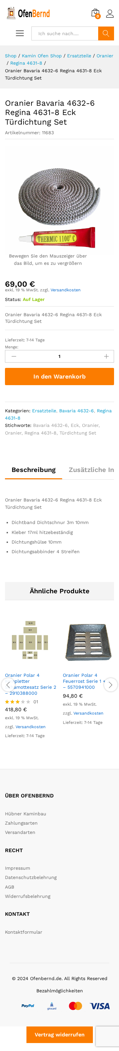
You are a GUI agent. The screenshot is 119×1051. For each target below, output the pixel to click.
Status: (13, 299)
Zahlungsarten (21, 823)
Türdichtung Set (78, 433)
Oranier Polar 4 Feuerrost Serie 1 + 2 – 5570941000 (86, 681)
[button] (23, 664)
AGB (9, 887)
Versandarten (20, 832)
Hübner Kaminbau (25, 813)
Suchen (106, 33)
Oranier (90, 425)
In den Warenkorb (59, 376)
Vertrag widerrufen (60, 1034)
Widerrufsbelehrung (27, 896)
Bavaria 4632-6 (76, 410)
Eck (75, 425)
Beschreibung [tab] (34, 469)
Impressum (17, 868)
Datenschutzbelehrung (31, 877)
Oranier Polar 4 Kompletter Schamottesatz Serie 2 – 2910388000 (30, 684)
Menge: (12, 347)
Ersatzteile (44, 410)
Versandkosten (66, 289)
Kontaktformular (23, 932)
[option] (31, 684)
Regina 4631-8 (40, 433)
